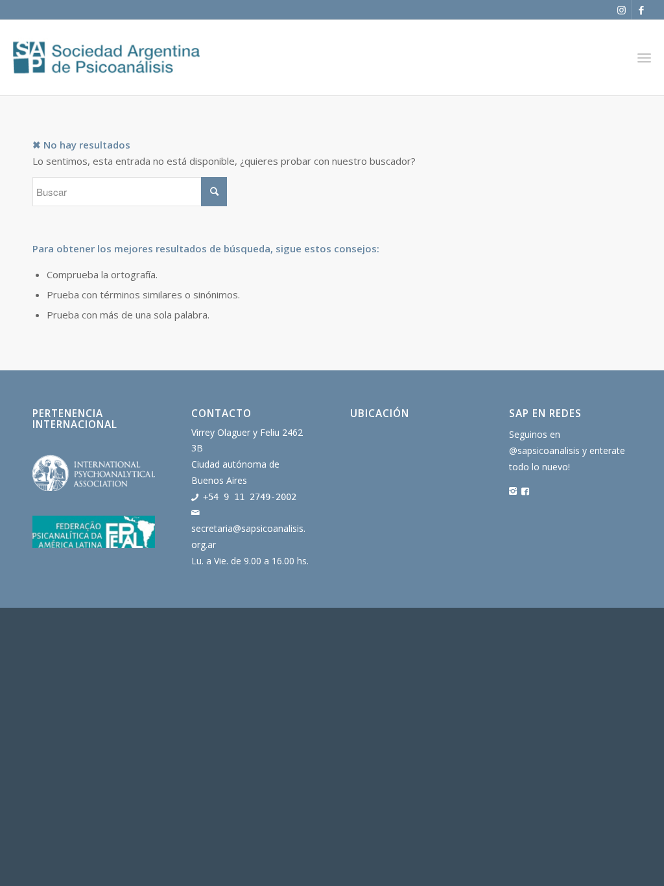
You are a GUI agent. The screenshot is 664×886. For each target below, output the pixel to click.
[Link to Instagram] (621, 9)
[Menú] (644, 57)
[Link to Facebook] (641, 9)
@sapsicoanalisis (544, 450)
